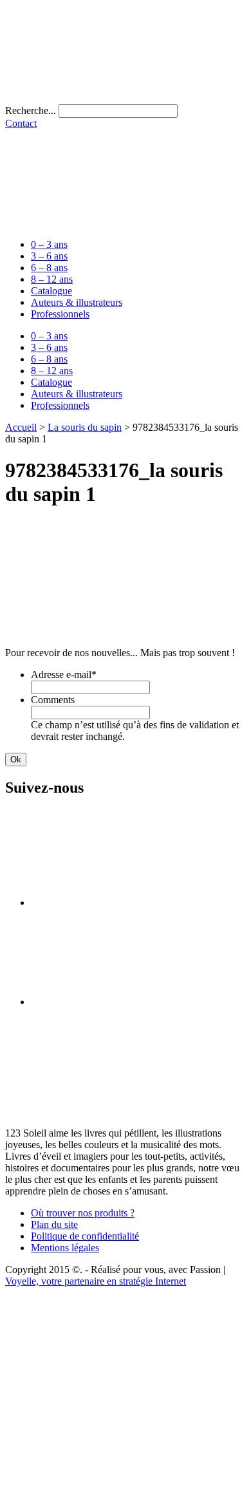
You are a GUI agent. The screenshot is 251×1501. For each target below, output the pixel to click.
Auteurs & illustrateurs (76, 302)
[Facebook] (127, 902)
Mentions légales (65, 1247)
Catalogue (51, 290)
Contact (21, 123)
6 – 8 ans (49, 267)
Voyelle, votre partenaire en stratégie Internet (95, 1281)
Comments (53, 699)
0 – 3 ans (49, 244)
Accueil (21, 427)
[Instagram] (127, 1001)
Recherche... (30, 110)
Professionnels (60, 313)
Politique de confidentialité (85, 1236)
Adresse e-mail (64, 674)
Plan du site (54, 1224)
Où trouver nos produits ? (83, 1212)
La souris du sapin (85, 427)
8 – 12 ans (52, 279)
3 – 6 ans (49, 255)
